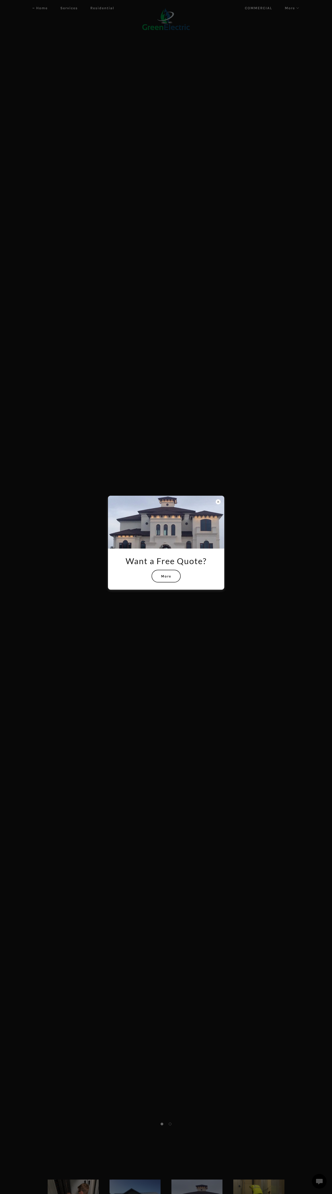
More (166, 576)
